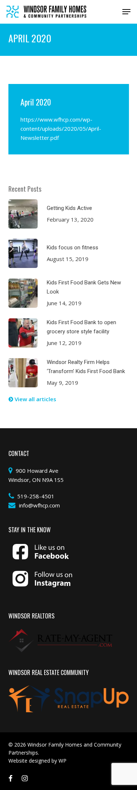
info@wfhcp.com (39, 505)
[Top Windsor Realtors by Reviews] (60, 633)
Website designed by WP (37, 760)
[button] (126, 11)
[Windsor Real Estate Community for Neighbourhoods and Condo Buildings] (68, 689)
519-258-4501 (35, 496)
